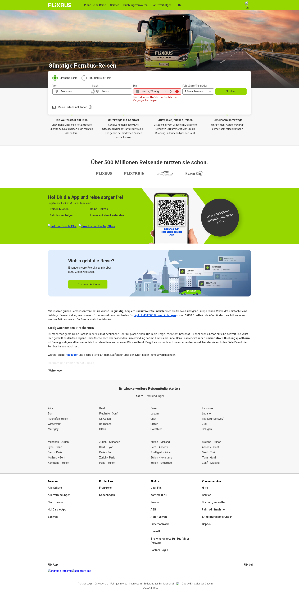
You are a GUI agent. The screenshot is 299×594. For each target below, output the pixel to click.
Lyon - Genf (55, 447)
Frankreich (105, 487)
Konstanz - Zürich (58, 462)
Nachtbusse (55, 502)
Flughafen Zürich (58, 418)
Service (206, 495)
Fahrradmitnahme (213, 509)
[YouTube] (246, 571)
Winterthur (54, 424)
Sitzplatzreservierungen (217, 516)
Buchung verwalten (214, 502)
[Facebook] (244, 571)
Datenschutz (101, 583)
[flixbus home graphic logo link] (59, 5)
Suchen (230, 91)
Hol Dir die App (57, 509)
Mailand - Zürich (211, 442)
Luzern (155, 413)
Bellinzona (105, 424)
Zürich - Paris (107, 457)
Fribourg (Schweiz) (213, 418)
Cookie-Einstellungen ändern (197, 583)
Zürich (51, 408)
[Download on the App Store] (81, 571)
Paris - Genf (106, 452)
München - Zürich (58, 442)
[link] (149, 273)
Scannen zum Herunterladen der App (171, 232)
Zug (204, 424)
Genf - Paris (55, 452)
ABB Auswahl (159, 516)
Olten (102, 429)
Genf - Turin (209, 452)
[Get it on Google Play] (60, 571)
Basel (154, 408)
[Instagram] (245, 571)
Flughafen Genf (108, 413)
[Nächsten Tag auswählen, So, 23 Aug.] (171, 91)
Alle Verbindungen (59, 495)
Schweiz (53, 516)
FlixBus (155, 481)
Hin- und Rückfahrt (100, 78)
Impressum (135, 583)
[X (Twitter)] (248, 571)
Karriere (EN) (159, 495)
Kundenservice (211, 481)
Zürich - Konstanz (161, 457)
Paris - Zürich (107, 462)
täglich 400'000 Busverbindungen (155, 315)
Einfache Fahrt (68, 78)
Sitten (154, 424)
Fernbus (53, 481)
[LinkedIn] (247, 571)
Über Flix (156, 487)
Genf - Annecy (159, 447)
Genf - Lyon (106, 447)
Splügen (207, 429)
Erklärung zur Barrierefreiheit (159, 583)
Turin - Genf (209, 457)
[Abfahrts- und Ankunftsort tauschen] (92, 91)
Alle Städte (55, 487)
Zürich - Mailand (160, 442)
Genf (102, 408)
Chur (153, 418)
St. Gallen (105, 418)
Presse (155, 502)
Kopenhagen (107, 495)
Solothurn (156, 429)
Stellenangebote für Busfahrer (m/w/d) (170, 540)
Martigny (53, 429)
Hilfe (205, 487)
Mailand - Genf (56, 457)
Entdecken (106, 481)
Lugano (206, 413)
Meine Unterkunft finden (72, 107)
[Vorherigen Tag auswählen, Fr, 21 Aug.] (166, 91)
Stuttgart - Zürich (161, 452)
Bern (50, 413)
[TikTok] (249, 571)
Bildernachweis (160, 524)
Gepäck (206, 524)
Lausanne (207, 408)
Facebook (72, 354)
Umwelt (155, 531)
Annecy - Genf (210, 447)
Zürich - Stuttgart (161, 462)
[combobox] (75, 91)
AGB (153, 509)
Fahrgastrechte (118, 583)
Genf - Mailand (211, 462)
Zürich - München (109, 442)
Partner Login (159, 550)
